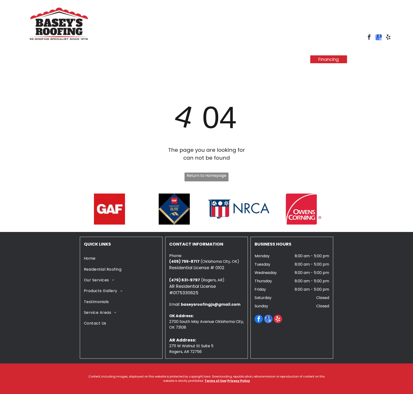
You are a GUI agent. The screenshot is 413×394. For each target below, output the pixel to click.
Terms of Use (215, 381)
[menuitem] (85, 55)
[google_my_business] (379, 37)
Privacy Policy (238, 381)
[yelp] (388, 37)
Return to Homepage (206, 175)
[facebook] (369, 37)
